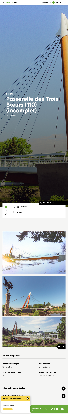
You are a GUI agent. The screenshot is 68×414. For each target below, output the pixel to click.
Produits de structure (12, 395)
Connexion (45, 2)
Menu (15, 2)
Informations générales (13, 388)
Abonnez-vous (7, 409)
